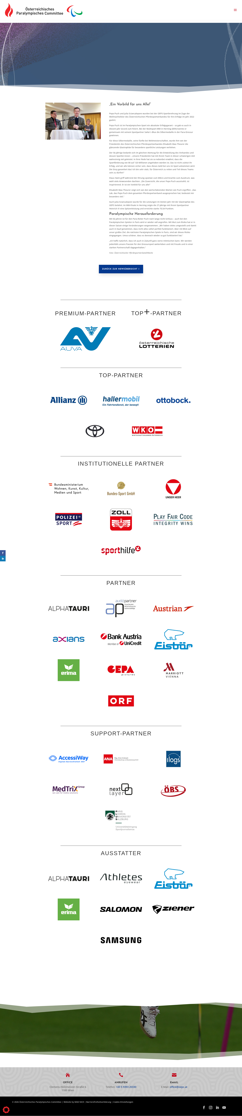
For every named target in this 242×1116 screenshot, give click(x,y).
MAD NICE (79, 1102)
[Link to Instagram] (210, 1108)
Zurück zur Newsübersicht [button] (119, 269)
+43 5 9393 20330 (126, 1087)
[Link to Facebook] (204, 1108)
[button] (235, 10)
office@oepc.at (178, 1087)
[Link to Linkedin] (217, 1108)
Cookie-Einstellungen (123, 1102)
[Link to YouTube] (224, 1108)
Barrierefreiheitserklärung (98, 1102)
